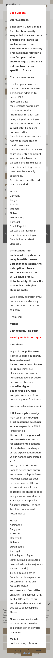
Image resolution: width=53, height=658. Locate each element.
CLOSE (27, 652)
